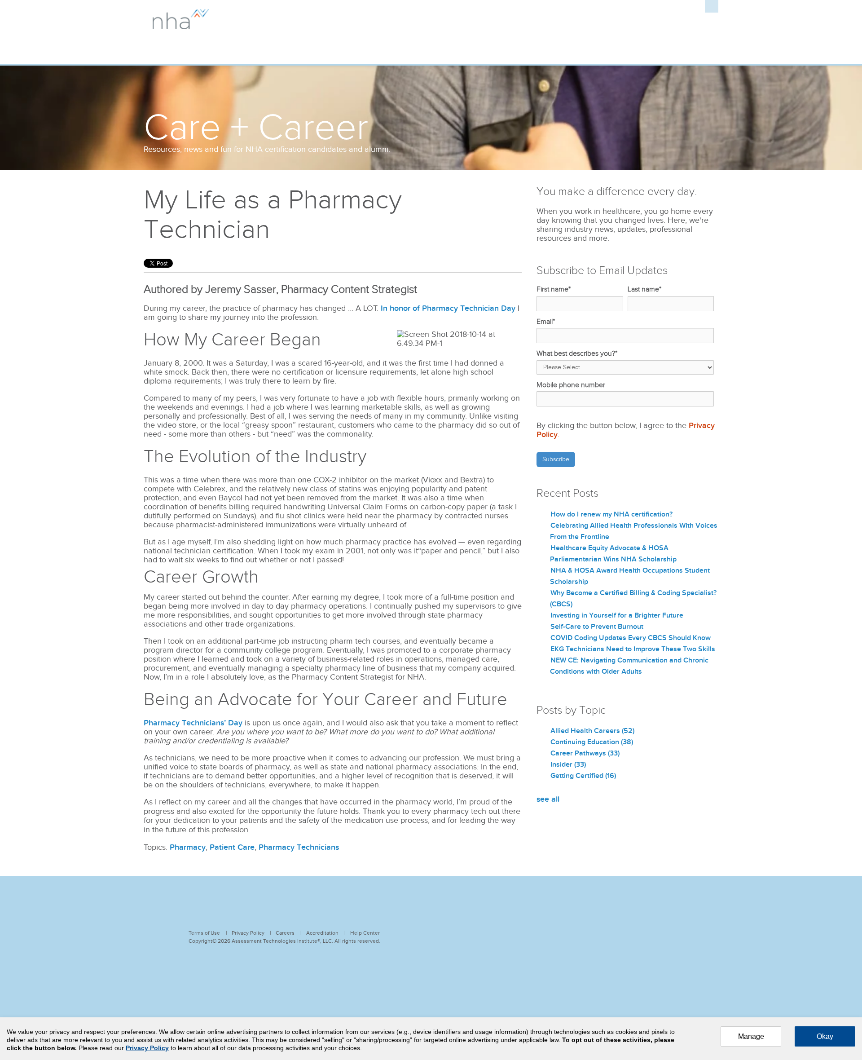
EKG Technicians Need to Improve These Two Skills (632, 649)
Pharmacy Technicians (299, 847)
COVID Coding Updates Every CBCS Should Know (630, 637)
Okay (825, 1036)
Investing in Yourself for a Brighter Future (616, 615)
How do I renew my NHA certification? (611, 514)
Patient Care (232, 847)
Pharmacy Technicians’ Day (193, 723)
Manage (751, 1036)
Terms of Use (204, 933)
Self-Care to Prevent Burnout (596, 626)
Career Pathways (585, 753)
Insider (568, 764)
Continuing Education (591, 742)
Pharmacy (188, 847)
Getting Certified (583, 775)
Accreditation (322, 933)
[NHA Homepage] (181, 24)
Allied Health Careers (592, 730)
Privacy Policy (248, 933)
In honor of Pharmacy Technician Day (448, 308)
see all (548, 799)
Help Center (365, 933)
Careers (285, 933)
